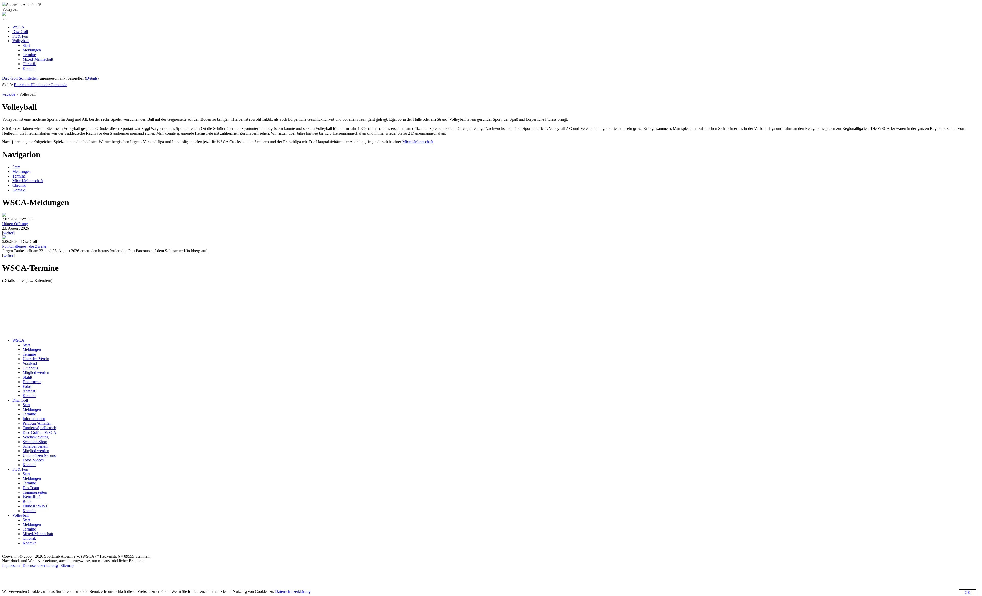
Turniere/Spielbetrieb (39, 428)
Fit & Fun (20, 469)
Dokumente (32, 382)
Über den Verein (36, 359)
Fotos (27, 386)
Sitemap (67, 565)
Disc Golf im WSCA (40, 432)
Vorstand (30, 363)
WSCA (18, 340)
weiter (8, 233)
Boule (27, 501)
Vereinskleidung (36, 437)
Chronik (19, 185)
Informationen (34, 418)
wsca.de (8, 94)
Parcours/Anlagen (37, 423)
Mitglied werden (36, 372)
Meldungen (21, 171)
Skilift (27, 377)
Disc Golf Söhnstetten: (20, 78)
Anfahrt (29, 391)
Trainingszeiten (35, 492)
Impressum (11, 565)
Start (16, 167)
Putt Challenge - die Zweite (24, 246)
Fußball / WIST (35, 506)
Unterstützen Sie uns (39, 455)
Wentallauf (31, 497)
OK (968, 592)
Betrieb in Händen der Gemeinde (40, 85)
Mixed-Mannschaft (417, 142)
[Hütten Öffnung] (4, 215)
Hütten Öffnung (15, 224)
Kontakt (18, 190)
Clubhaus (30, 368)
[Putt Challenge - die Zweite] (4, 238)
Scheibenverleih (35, 446)
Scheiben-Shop (35, 441)
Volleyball (20, 515)
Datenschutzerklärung (40, 565)
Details (91, 78)
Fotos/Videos (33, 460)
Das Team (31, 487)
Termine (19, 176)
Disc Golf (20, 400)
